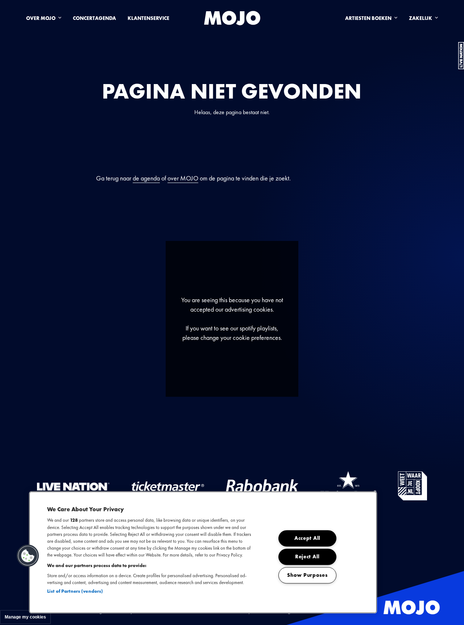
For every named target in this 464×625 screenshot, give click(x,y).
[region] (203, 552)
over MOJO (182, 178)
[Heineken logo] (348, 485)
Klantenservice (148, 18)
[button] (28, 555)
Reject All (307, 557)
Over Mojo (40, 18)
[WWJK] (412, 485)
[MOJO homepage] (232, 18)
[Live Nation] (73, 486)
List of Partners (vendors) (75, 591)
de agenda (146, 178)
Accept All (307, 538)
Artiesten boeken (368, 18)
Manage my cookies (25, 617)
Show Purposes (307, 575)
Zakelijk (420, 18)
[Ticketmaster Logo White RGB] (168, 486)
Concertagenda (94, 18)
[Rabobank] (262, 485)
